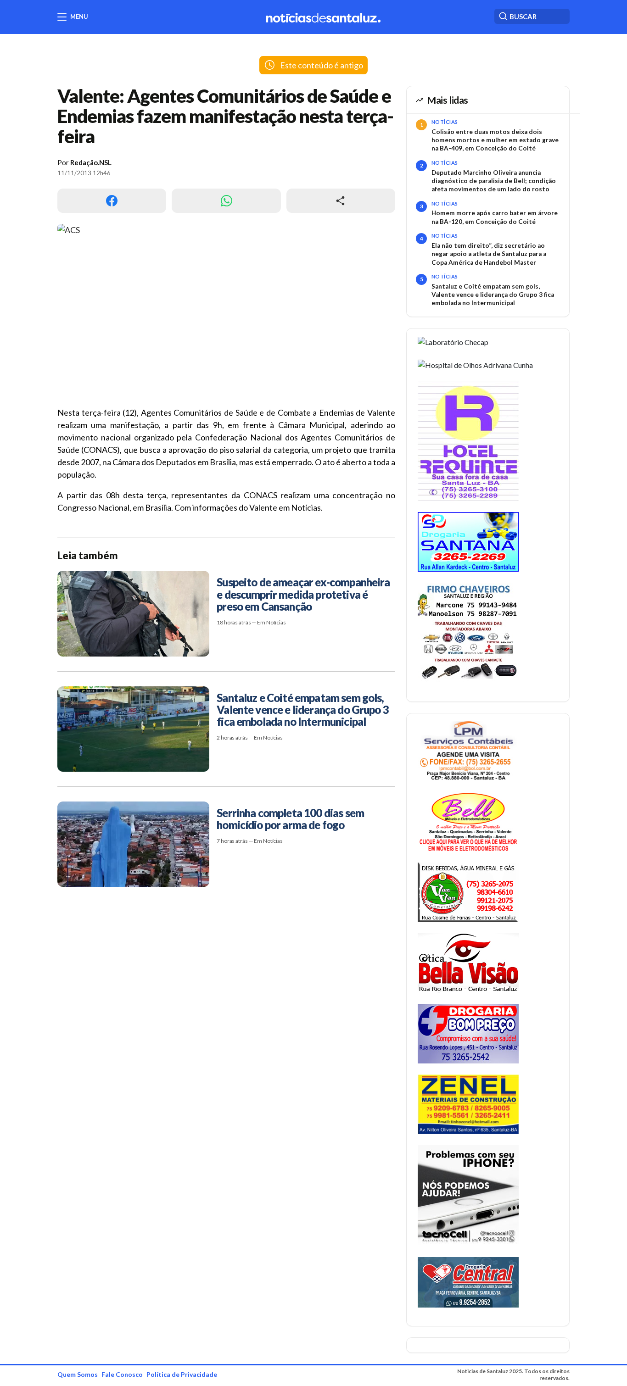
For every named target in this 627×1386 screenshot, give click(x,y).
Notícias (444, 122)
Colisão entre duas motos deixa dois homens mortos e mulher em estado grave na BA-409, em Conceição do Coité (495, 140)
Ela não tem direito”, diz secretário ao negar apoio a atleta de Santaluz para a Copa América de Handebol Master (488, 254)
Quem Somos (77, 1374)
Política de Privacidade (181, 1374)
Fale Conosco (122, 1374)
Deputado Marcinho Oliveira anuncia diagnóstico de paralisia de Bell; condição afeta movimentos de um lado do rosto (493, 181)
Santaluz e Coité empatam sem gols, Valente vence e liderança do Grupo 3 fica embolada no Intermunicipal (492, 295)
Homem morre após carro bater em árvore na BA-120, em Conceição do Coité (494, 217)
